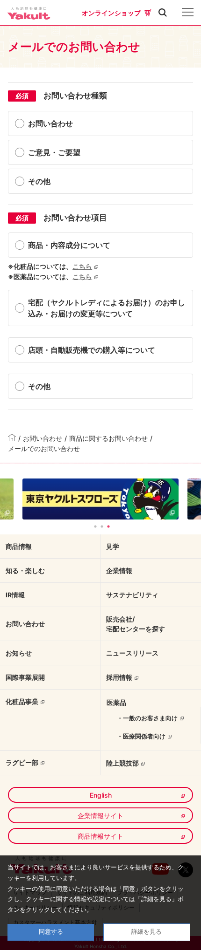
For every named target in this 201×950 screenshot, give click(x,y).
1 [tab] (95, 526)
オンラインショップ (111, 13)
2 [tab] (102, 526)
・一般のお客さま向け (147, 718)
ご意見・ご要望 (54, 152)
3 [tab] (108, 526)
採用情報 (119, 677)
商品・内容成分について (69, 245)
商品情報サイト (100, 836)
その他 (39, 181)
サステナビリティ (132, 595)
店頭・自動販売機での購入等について (91, 350)
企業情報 (119, 570)
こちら (82, 266)
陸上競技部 (122, 763)
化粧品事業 (22, 701)
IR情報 (15, 595)
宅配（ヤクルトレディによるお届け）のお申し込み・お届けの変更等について (106, 308)
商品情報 (19, 546)
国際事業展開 (25, 677)
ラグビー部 (22, 762)
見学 (112, 546)
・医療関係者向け (141, 736)
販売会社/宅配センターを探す (135, 624)
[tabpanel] (100, 498)
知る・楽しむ (25, 570)
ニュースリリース (132, 653)
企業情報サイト (100, 816)
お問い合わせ (50, 123)
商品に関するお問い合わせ (108, 438)
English (101, 795)
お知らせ (19, 653)
